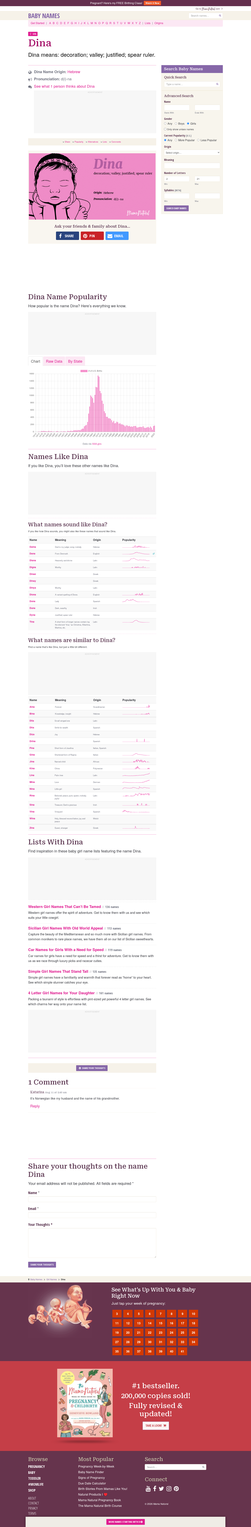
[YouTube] (148, 1490)
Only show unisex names (180, 129)
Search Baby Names (176, 208)
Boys (181, 123)
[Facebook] (154, 1490)
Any (170, 123)
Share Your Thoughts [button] (93, 1068)
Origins (159, 23)
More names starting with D (125, 1521)
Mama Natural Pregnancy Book (99, 1500)
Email (32, 1208)
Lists (147, 23)
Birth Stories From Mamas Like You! (102, 1488)
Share (67, 141)
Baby (31, 1472)
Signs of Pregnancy (91, 1477)
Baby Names (44, 15)
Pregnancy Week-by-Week (96, 1466)
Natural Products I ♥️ (92, 1494)
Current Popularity (177, 135)
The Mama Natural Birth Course (100, 1505)
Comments (116, 141)
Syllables (172, 190)
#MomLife (35, 1484)
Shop (32, 1490)
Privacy (33, 1508)
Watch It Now (152, 3)
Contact (33, 1503)
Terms (32, 1513)
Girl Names (51, 1279)
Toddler (34, 1478)
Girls (193, 123)
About (32, 1498)
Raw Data (54, 361)
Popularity (79, 141)
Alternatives (93, 141)
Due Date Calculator (92, 1483)
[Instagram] (168, 1490)
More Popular (186, 140)
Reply (35, 1105)
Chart (35, 361)
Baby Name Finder (91, 1472)
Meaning (169, 160)
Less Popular (209, 140)
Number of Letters (175, 173)
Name (32, 1192)
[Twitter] (161, 1490)
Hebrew (73, 71)
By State (75, 361)
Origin (167, 147)
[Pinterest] (176, 1490)
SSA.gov (96, 443)
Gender (168, 119)
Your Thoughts (40, 1224)
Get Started (37, 23)
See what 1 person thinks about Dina (64, 86)
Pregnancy (36, 1466)
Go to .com (208, 8)
